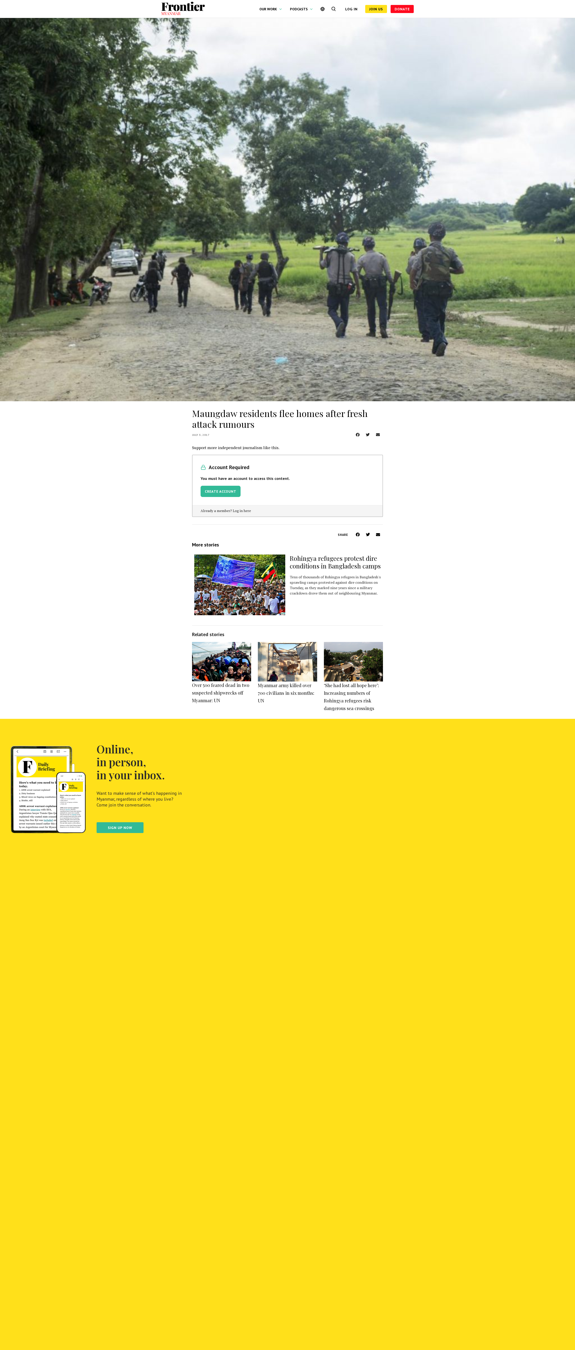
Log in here (242, 510)
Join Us (376, 9)
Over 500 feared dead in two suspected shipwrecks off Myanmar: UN (220, 692)
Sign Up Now (120, 827)
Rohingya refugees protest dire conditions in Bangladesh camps (335, 562)
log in (351, 9)
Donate (402, 9)
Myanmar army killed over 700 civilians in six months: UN (286, 693)
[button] (358, 435)
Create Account (220, 491)
